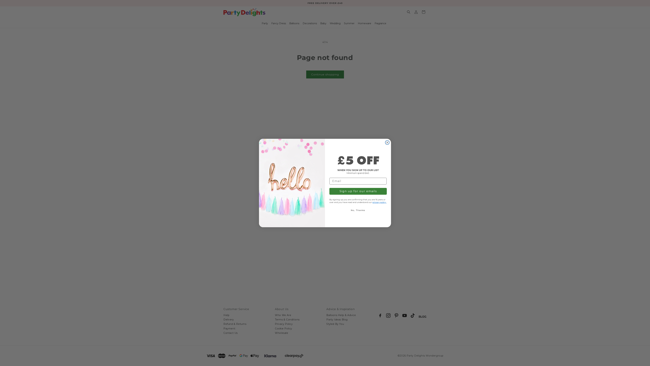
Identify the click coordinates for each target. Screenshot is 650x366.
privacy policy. (379, 202)
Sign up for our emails (358, 191)
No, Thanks (358, 210)
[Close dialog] (387, 142)
